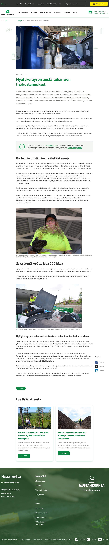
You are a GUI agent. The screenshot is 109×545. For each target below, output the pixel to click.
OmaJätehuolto (6, 493)
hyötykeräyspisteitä (75, 148)
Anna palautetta (37, 539)
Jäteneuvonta (23, 12)
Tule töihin (19, 4)
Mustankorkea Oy (29, 4)
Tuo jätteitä (57, 12)
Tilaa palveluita (45, 12)
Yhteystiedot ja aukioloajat (54, 4)
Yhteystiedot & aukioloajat (10, 490)
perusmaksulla (51, 145)
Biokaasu (67, 12)
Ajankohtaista (40, 4)
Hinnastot (34, 12)
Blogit (20, 21)
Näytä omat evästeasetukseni (53, 539)
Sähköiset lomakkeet (8, 497)
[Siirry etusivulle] (7, 12)
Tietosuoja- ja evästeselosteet (9, 539)
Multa (75, 12)
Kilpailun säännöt (25, 539)
